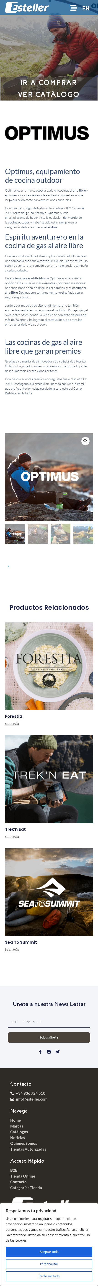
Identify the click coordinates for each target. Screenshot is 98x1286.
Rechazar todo (49, 1276)
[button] (85, 441)
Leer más (12, 723)
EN (86, 8)
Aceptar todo (49, 1252)
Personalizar (49, 1264)
